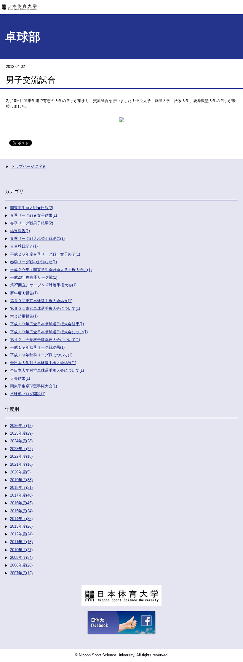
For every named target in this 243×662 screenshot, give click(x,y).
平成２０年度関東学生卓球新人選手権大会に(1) (51, 269)
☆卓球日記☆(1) (24, 246)
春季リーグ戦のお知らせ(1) (33, 262)
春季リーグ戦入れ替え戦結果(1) (37, 238)
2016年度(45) (21, 503)
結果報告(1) (20, 231)
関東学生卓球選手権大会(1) (33, 386)
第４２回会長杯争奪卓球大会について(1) (45, 339)
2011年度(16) (21, 542)
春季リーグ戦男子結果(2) (31, 223)
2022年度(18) (21, 456)
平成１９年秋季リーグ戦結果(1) (37, 347)
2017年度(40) (21, 495)
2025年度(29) (21, 433)
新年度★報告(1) (24, 293)
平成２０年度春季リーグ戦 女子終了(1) (45, 254)
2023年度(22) (21, 448)
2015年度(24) (21, 511)
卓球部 (22, 36)
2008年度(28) (21, 565)
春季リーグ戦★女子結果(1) (33, 215)
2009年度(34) (21, 557)
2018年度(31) (21, 487)
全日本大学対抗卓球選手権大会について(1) (47, 370)
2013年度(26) (21, 526)
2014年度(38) (21, 518)
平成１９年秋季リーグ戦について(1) (41, 355)
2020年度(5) (20, 472)
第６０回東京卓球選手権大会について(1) (45, 308)
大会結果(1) (20, 378)
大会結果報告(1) (24, 316)
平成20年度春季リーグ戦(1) (33, 277)
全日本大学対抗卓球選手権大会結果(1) (43, 362)
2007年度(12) (21, 573)
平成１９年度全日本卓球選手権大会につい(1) (49, 332)
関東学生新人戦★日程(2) (31, 207)
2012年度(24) (21, 534)
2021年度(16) (21, 464)
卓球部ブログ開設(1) (27, 394)
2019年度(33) (21, 480)
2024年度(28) (21, 441)
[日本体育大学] (121, 5)
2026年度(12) (21, 425)
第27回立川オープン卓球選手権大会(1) (43, 285)
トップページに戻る (28, 166)
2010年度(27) (21, 550)
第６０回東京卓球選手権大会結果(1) (41, 301)
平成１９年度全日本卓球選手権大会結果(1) (47, 324)
